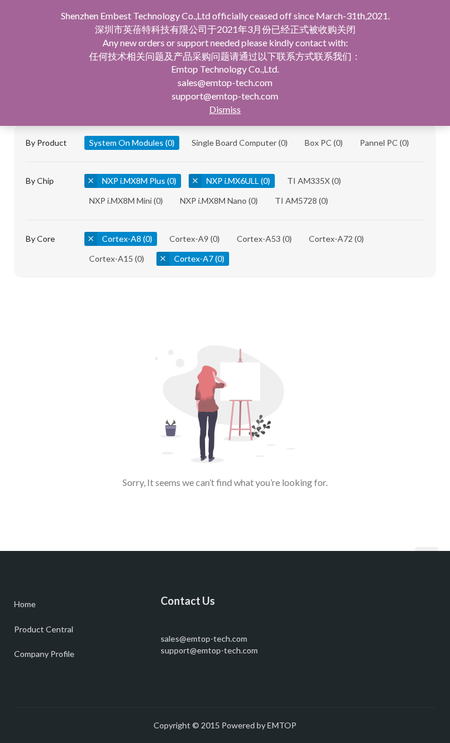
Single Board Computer (234, 143)
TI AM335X (308, 181)
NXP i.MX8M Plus (133, 181)
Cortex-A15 (111, 258)
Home (25, 604)
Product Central (43, 629)
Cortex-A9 (189, 239)
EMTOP (281, 725)
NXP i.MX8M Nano (213, 201)
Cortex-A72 (331, 239)
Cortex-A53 (259, 239)
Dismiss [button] (225, 109)
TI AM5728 (296, 201)
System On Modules (126, 143)
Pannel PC (379, 143)
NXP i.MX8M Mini (120, 201)
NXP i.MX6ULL (232, 181)
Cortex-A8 (121, 239)
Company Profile (44, 654)
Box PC (318, 143)
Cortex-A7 (193, 258)
